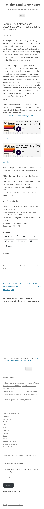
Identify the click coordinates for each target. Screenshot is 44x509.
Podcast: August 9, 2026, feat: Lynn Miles (17, 400)
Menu (22, 15)
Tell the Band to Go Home (22, 4)
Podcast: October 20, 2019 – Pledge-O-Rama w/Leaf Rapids (12, 286)
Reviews (5, 438)
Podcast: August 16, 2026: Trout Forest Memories (20, 391)
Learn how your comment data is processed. (20, 359)
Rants (5, 436)
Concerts (6, 416)
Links (4, 425)
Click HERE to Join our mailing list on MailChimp (19, 455)
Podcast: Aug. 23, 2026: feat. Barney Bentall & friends (21, 383)
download (7, 139)
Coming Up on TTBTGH (11, 413)
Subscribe (8, 485)
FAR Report (7, 422)
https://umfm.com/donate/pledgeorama (18, 115)
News (5, 427)
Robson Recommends (10, 441)
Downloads (24, 266)
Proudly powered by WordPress (13, 505)
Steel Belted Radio (9, 447)
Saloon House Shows (10, 444)
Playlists (5, 433)
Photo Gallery (7, 430)
